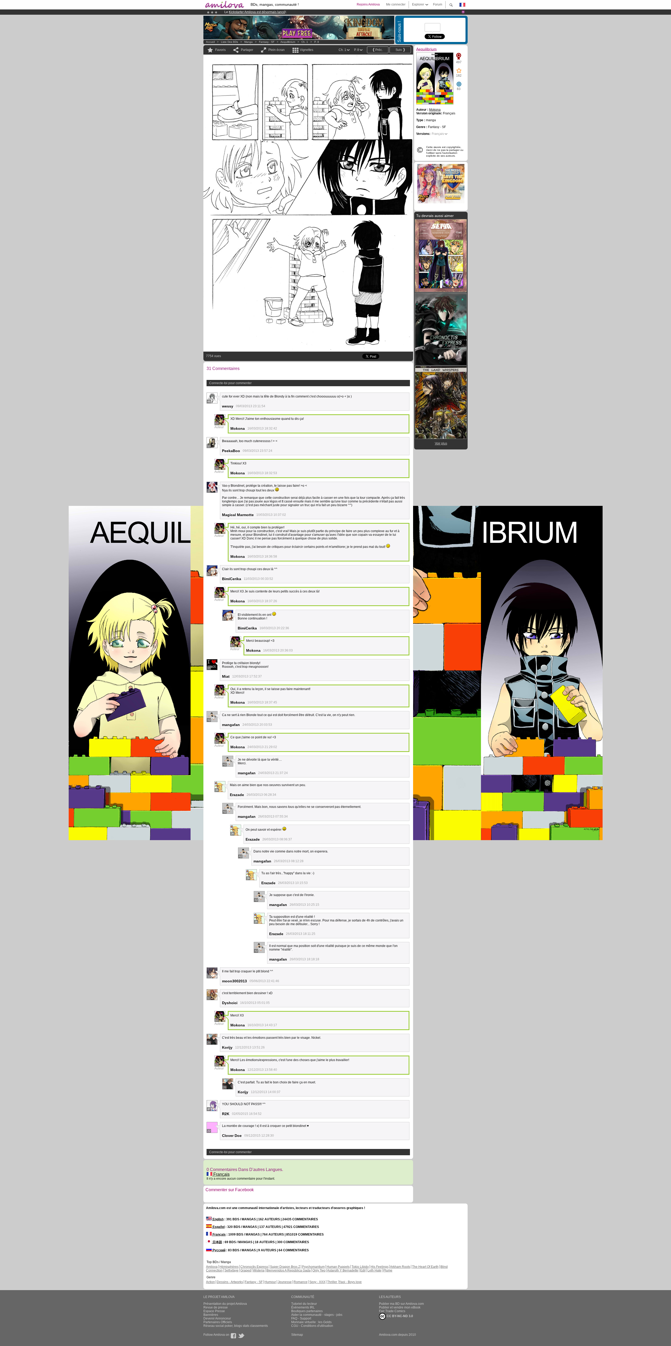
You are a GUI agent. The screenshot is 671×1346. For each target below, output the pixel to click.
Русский (218, 1250)
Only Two (319, 1270)
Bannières (210, 1315)
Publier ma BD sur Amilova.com (401, 1304)
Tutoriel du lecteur (304, 1304)
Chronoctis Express (254, 1267)
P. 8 (316, 41)
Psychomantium (313, 1267)
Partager (247, 50)
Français (221, 1174)
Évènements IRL (303, 1307)
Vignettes (306, 50)
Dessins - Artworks (230, 1282)
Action (210, 1282)
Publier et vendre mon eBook (399, 1307)
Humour (270, 1282)
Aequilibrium (287, 41)
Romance (300, 1282)
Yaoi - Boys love (350, 1282)
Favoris (220, 50)
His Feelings (379, 1267)
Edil (363, 1270)
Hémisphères (229, 1267)
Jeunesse (285, 1282)
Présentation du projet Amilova (225, 1304)
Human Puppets (338, 1267)
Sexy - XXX (317, 1282)
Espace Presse (214, 1311)
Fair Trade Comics (392, 1311)
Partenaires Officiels (217, 1322)
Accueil (210, 41)
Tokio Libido (360, 1267)
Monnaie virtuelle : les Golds (311, 1322)
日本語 (217, 1242)
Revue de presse (215, 1307)
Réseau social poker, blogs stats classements (235, 1326)
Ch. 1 (304, 41)
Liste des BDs (229, 41)
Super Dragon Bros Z (285, 1267)
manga (248, 41)
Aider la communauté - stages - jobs (316, 1315)
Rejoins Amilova (368, 4)
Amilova (212, 1267)
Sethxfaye (231, 1270)
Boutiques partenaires (307, 1311)
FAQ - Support (301, 1318)
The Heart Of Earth (425, 1267)
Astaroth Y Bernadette (342, 1270)
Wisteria (258, 1270)
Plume (387, 1270)
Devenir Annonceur (217, 1318)
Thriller (332, 1282)
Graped (245, 1270)
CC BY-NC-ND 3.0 (399, 1316)
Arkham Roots (400, 1267)
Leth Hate (374, 1270)
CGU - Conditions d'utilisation (312, 1326)
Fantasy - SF (266, 41)
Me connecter (395, 4)
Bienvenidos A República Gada (288, 1270)
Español (218, 1227)
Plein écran (276, 50)
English (218, 1219)
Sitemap (297, 1335)
